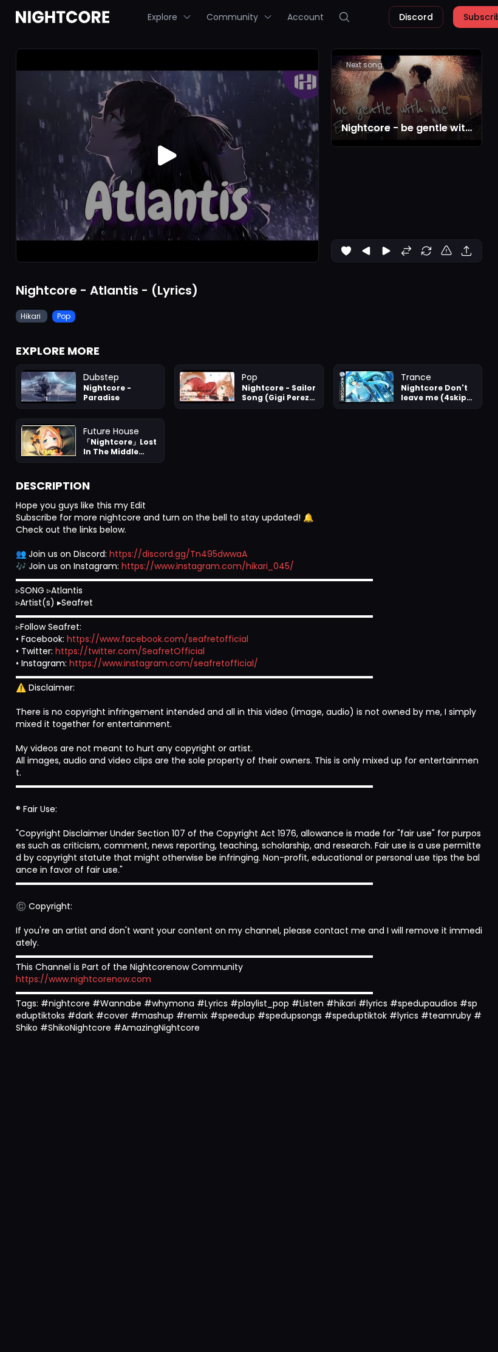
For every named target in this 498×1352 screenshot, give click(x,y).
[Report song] (446, 251)
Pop (63, 316)
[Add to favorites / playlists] (346, 251)
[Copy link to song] (466, 251)
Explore (162, 17)
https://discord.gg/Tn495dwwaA (178, 554)
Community (232, 17)
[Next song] (386, 251)
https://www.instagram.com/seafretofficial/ (163, 663)
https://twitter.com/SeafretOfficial (130, 651)
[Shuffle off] (406, 251)
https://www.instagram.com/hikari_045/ (207, 566)
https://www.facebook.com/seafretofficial (157, 639)
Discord (416, 17)
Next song (364, 65)
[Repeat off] (426, 251)
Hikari (32, 316)
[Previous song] (366, 251)
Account (305, 17)
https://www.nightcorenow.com (83, 979)
